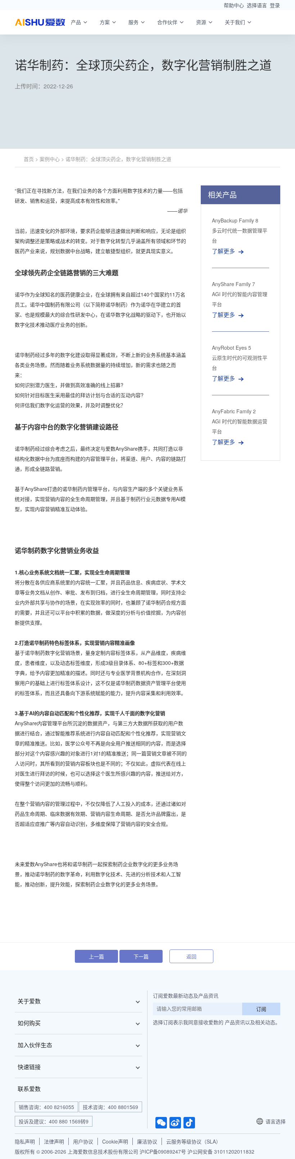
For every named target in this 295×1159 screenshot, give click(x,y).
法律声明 (54, 1141)
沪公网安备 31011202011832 (220, 1151)
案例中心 (50, 158)
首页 (29, 158)
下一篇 (141, 956)
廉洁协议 (147, 1141)
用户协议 (83, 1141)
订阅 (261, 1008)
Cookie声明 (115, 1141)
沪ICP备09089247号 (163, 1151)
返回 (191, 956)
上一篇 (96, 956)
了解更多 (223, 251)
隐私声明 (25, 1141)
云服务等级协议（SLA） (193, 1141)
